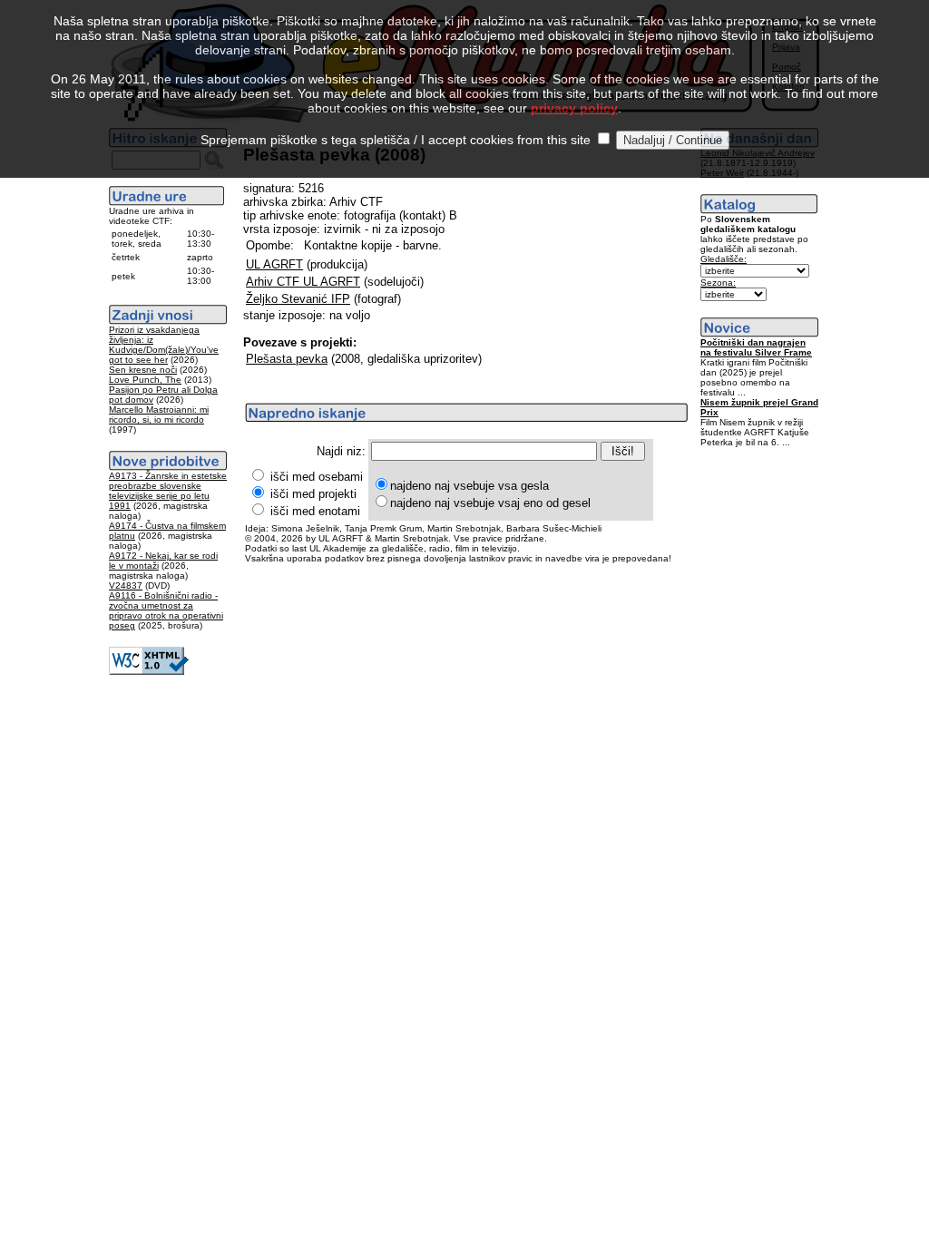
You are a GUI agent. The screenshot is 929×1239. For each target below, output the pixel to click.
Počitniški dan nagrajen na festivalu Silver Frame (756, 347)
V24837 (125, 585)
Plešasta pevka (287, 359)
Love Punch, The (145, 380)
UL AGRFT (274, 264)
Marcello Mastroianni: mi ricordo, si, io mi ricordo (159, 414)
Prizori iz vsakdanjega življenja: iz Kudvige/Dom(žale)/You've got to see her (164, 345)
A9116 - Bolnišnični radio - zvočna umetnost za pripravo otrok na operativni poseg (166, 610)
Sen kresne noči (143, 370)
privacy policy (574, 108)
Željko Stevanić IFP (298, 299)
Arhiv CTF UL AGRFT (303, 281)
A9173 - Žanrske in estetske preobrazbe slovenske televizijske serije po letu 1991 (168, 491)
